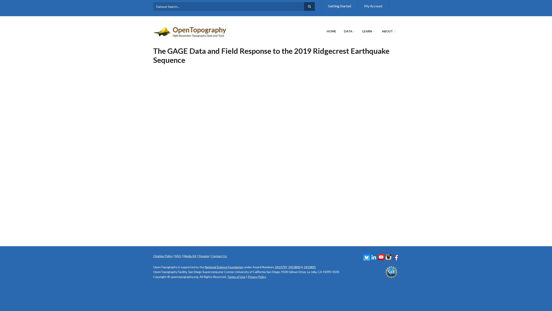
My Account (373, 6)
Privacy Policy (257, 277)
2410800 (294, 267)
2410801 (310, 267)
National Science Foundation (224, 267)
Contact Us (219, 256)
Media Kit (189, 256)
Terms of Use (236, 277)
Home (331, 31)
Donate (204, 256)
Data (348, 31)
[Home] (162, 31)
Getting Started (339, 6)
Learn (367, 31)
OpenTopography (199, 29)
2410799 (281, 267)
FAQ (178, 256)
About (387, 31)
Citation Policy (163, 256)
